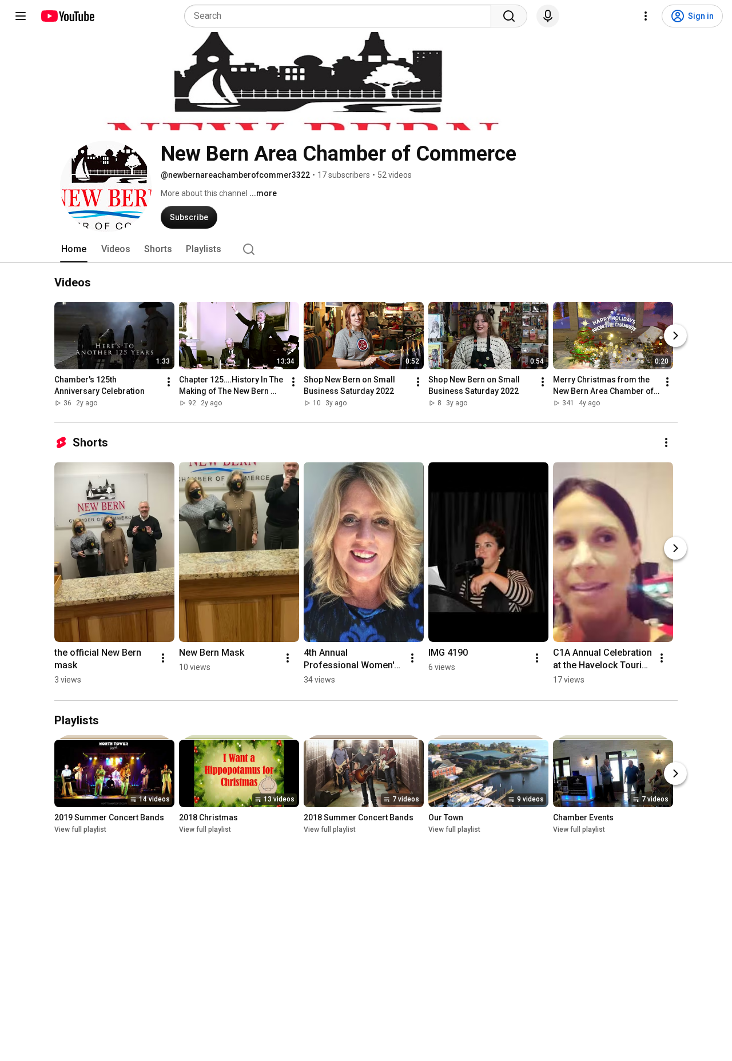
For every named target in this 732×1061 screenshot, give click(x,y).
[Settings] (646, 16)
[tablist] (366, 249)
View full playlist (80, 829)
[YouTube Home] (67, 16)
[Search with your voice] (547, 16)
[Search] (509, 16)
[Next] (675, 336)
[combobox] (341, 16)
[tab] (73, 249)
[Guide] (20, 16)
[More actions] (168, 382)
